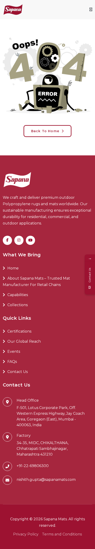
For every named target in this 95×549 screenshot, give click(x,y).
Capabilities (17, 295)
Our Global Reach (24, 341)
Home (13, 268)
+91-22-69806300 (33, 466)
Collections (17, 305)
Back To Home (46, 131)
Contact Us (17, 372)
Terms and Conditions (62, 534)
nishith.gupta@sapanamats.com (46, 479)
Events (13, 351)
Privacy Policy (26, 534)
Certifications (19, 331)
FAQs (12, 361)
